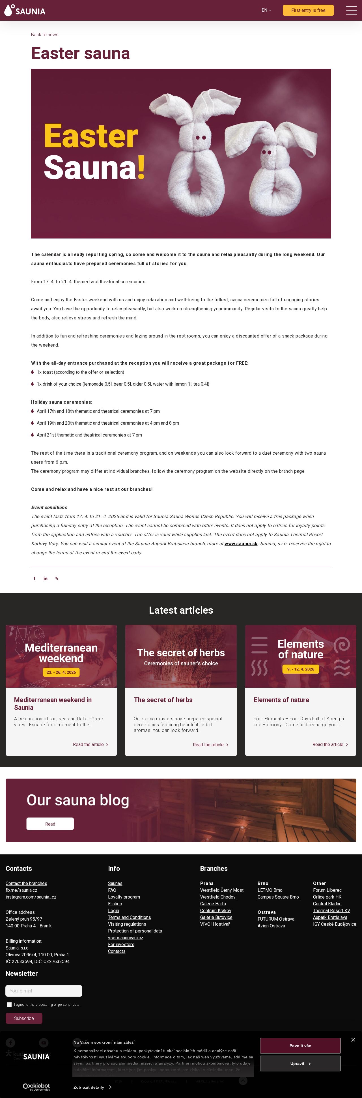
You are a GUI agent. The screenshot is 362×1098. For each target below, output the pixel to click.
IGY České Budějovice (334, 924)
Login (113, 910)
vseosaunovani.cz (125, 937)
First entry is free (308, 10)
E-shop (115, 903)
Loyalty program (124, 897)
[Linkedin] (45, 578)
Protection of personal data (135, 931)
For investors (121, 944)
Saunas (115, 883)
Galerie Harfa (213, 903)
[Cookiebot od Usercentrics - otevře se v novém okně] (36, 1087)
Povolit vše (300, 1045)
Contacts (117, 951)
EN (264, 10)
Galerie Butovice (216, 917)
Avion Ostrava (271, 926)
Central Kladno (327, 903)
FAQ (112, 890)
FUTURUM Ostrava (276, 919)
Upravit (297, 1063)
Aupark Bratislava (330, 917)
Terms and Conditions (129, 917)
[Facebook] (34, 578)
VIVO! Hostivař (215, 924)
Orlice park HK (327, 897)
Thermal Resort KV (331, 910)
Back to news (44, 34)
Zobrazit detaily (89, 1087)
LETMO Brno (270, 890)
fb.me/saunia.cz (21, 890)
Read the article (89, 744)
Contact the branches (26, 883)
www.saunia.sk (241, 543)
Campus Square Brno (278, 897)
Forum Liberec (327, 890)
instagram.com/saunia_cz (31, 897)
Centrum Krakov (215, 910)
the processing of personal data (54, 1005)
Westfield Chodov (218, 897)
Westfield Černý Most (222, 890)
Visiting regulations (127, 924)
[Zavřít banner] (353, 1040)
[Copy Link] (56, 578)
